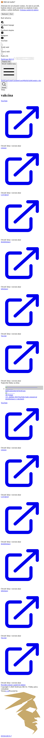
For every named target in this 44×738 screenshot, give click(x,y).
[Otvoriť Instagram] (2, 33)
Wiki (24, 81)
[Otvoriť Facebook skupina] (2, 28)
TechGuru (4, 81)
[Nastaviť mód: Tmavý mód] (2, 49)
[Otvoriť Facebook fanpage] (2, 23)
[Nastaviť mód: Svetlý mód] (2, 45)
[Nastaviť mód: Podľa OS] (2, 54)
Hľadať (4, 87)
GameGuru (12, 81)
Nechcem (5, 14)
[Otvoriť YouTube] (2, 39)
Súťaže (28, 81)
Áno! (11, 14)
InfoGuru (19, 81)
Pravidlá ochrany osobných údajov (13, 685)
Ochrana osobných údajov (29, 10)
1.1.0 (7, 691)
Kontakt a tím (36, 81)
